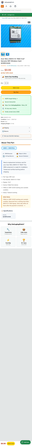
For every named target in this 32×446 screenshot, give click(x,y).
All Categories (9, 14)
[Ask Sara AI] (2, 6)
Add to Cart (16, 88)
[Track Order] (10, 6)
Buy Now (16, 92)
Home (3, 18)
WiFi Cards (7, 18)
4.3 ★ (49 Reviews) (12, 65)
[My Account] (6, 6)
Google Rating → (11, 98)
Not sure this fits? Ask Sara (11, 136)
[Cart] (15, 6)
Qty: (2, 83)
